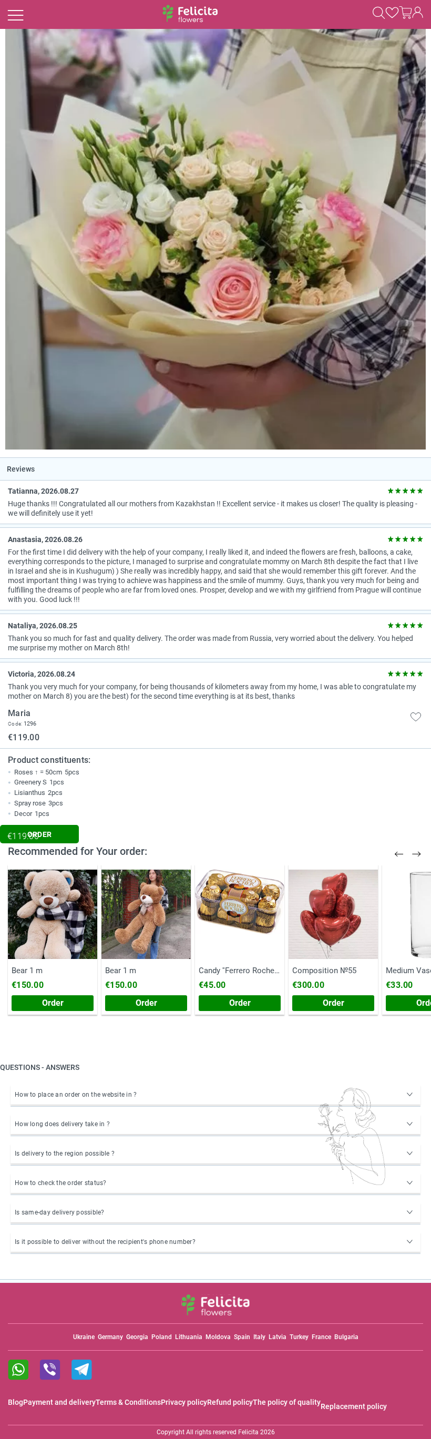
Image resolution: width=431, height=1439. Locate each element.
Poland (161, 1337)
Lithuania (188, 1337)
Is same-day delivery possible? (60, 1212)
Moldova (218, 1337)
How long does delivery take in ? (62, 1124)
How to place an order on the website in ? (76, 1094)
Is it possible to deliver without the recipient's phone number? (105, 1242)
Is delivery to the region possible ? (65, 1153)
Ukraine (84, 1337)
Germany (110, 1337)
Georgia (137, 1337)
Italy (259, 1337)
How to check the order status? (61, 1183)
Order (53, 1003)
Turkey (299, 1337)
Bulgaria (346, 1337)
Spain (242, 1337)
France (321, 1337)
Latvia (277, 1337)
